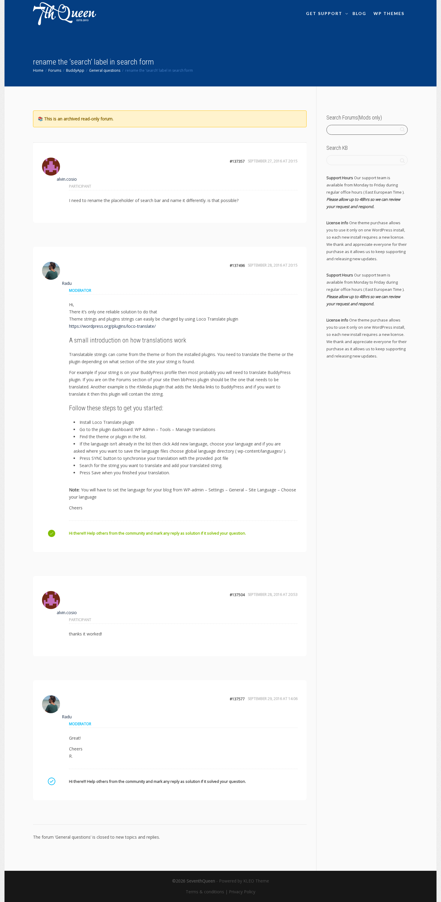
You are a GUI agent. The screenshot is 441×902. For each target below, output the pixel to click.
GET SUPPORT (325, 13)
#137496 (237, 265)
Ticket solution (51, 533)
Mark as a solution (51, 781)
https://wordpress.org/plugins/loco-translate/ (112, 326)
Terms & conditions (205, 891)
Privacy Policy (242, 891)
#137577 (237, 698)
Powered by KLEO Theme (244, 881)
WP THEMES (389, 13)
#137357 (237, 161)
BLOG (359, 13)
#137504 (237, 594)
